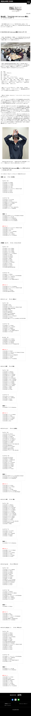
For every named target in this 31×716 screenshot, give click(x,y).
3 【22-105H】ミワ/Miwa (7, 258)
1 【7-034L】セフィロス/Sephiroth (8, 313)
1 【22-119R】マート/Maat (7, 614)
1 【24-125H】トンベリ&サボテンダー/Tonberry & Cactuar (13, 352)
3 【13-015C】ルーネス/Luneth (8, 199)
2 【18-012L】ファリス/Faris (7, 183)
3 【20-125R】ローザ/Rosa (7, 260)
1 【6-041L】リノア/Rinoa (7, 386)
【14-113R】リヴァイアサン (22, 115)
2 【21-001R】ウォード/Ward (7, 441)
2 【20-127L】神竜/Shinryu (7, 312)
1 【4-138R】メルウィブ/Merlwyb (8, 533)
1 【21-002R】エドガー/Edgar (8, 466)
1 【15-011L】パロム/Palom (7, 257)
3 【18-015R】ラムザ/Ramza (7, 371)
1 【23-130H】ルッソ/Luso (7, 357)
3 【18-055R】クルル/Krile (7, 204)
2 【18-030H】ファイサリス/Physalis (9, 380)
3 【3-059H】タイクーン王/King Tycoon (9, 202)
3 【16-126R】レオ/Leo (6, 304)
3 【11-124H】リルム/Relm (7, 310)
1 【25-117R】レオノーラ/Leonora (8, 619)
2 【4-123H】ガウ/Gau (6, 309)
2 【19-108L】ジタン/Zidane (7, 182)
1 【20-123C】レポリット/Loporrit (8, 326)
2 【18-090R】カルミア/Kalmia (8, 596)
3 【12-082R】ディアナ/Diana (7, 325)
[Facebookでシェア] (12, 700)
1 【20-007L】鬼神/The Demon (8, 314)
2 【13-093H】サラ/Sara (6, 467)
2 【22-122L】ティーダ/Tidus (7, 617)
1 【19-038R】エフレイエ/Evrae (8, 338)
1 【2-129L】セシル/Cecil (7, 263)
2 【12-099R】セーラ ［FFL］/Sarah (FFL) (10, 207)
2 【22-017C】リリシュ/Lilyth (7, 518)
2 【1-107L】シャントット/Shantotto (9, 208)
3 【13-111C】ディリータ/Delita (8, 381)
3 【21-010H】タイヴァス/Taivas (8, 446)
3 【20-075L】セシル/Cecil (7, 191)
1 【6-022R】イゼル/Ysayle (7, 534)
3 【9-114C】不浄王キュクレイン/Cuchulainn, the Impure (12, 215)
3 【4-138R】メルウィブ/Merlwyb (8, 276)
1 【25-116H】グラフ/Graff (7, 351)
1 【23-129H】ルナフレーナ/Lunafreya (9, 235)
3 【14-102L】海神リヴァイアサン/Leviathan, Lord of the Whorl (14, 318)
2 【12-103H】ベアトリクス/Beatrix (9, 384)
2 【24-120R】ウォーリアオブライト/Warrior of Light (12, 227)
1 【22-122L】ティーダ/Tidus (7, 232)
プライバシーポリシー (23, 703)
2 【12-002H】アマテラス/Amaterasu (9, 218)
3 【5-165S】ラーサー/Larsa (7, 331)
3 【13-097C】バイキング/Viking (8, 252)
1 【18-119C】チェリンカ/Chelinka (8, 636)
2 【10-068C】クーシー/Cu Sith (8, 216)
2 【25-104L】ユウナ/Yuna (7, 389)
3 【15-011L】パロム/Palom (7, 634)
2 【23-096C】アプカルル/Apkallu (8, 340)
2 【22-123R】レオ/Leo (6, 420)
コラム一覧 (28, 13)
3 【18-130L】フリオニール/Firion (8, 435)
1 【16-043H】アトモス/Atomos (8, 341)
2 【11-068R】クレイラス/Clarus (8, 203)
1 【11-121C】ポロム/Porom (7, 457)
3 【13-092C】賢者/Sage (7, 594)
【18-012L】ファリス (11, 119)
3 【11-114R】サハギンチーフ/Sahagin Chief (10, 343)
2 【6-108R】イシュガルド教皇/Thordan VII (10, 330)
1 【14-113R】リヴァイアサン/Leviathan (9, 220)
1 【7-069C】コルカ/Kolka (7, 658)
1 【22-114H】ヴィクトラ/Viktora (8, 417)
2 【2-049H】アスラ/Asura (7, 606)
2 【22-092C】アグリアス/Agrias (8, 517)
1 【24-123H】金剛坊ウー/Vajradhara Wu (10, 618)
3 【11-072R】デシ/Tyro (6, 205)
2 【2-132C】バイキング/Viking (8, 248)
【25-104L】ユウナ (24, 88)
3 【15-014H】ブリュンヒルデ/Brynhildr (9, 219)
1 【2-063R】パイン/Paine (7, 254)
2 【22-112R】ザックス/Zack (7, 485)
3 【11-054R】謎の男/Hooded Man (8, 267)
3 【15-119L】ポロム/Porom (7, 573)
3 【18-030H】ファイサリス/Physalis (9, 513)
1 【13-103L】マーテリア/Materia (8, 569)
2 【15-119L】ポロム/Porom (7, 255)
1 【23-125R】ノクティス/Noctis (8, 684)
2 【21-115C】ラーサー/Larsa (7, 278)
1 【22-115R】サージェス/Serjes (8, 418)
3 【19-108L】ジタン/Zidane (7, 436)
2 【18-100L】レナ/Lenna (7, 305)
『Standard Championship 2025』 (10, 63)
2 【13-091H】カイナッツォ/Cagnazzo (9, 253)
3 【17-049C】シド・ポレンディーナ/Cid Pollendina (11, 275)
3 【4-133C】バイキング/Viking (8, 250)
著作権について (8, 703)
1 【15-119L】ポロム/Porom (7, 192)
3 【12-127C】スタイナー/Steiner (8, 385)
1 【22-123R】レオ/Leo (6, 230)
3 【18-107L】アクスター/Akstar (8, 440)
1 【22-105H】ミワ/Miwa (7, 523)
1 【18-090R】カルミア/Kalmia (8, 464)
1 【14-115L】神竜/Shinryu (7, 445)
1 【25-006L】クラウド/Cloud (7, 447)
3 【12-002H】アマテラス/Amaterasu (9, 407)
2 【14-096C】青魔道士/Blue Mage (8, 308)
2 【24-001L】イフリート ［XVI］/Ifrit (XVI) (10, 450)
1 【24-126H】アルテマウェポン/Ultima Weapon (11, 491)
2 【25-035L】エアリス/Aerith (7, 575)
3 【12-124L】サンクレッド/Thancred (9, 315)
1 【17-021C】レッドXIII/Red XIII (8, 459)
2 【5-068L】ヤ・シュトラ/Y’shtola (8, 579)
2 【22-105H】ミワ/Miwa (7, 574)
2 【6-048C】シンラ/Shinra (7, 274)
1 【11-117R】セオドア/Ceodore (8, 262)
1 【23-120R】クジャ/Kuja (7, 415)
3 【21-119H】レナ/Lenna (7, 200)
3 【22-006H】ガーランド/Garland (8, 374)
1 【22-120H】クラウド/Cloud (7, 353)
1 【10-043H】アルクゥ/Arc (7, 187)
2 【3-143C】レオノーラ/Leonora (8, 462)
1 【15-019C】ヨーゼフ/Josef (7, 463)
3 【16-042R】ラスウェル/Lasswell (8, 507)
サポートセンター (7, 705)
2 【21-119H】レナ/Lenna (7, 532)
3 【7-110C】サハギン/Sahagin (8, 342)
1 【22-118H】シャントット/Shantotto (9, 231)
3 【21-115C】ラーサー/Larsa (7, 396)
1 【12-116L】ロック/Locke (7, 317)
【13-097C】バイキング (22, 99)
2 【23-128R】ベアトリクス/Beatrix (9, 414)
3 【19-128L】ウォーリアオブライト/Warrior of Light (12, 188)
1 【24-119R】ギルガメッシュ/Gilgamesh (10, 354)
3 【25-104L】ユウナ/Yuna (7, 259)
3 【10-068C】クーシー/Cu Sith (8, 668)
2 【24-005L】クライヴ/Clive (7, 442)
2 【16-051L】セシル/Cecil (7, 647)
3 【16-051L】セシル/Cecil (7, 264)
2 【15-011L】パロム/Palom (7, 572)
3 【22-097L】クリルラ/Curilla (7, 506)
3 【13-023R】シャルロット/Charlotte (9, 379)
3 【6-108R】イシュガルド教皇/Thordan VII (10, 279)
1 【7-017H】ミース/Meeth (7, 400)
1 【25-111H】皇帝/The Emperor (8, 291)
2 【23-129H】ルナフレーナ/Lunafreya (9, 286)
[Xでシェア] (15, 700)
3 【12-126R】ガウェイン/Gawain (8, 375)
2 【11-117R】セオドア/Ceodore (8, 582)
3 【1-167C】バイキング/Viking (8, 249)
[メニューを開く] (28, 2)
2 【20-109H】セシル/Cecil (7, 645)
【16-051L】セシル (20, 107)
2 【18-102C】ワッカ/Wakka (7, 328)
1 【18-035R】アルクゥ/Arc (7, 186)
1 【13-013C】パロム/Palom (7, 458)
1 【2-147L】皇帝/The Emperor (8, 522)
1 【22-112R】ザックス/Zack (7, 419)
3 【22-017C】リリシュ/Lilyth (7, 376)
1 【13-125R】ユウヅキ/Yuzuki (8, 437)
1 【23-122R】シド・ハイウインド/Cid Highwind (11, 616)
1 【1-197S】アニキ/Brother (7, 591)
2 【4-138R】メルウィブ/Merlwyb (8, 397)
